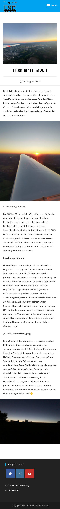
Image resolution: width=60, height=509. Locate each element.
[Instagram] (20, 473)
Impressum (14, 490)
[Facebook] (10, 473)
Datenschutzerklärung (19, 485)
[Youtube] (29, 473)
